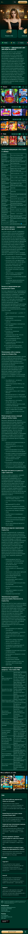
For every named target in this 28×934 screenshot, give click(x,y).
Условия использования (6, 908)
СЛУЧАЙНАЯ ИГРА (14, 782)
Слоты (21, 42)
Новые (5, 42)
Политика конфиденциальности (8, 907)
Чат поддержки (4, 915)
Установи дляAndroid (5, 921)
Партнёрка (3, 918)
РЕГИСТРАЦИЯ (12, 931)
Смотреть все (16, 106)
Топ (14, 42)
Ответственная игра (5, 911)
